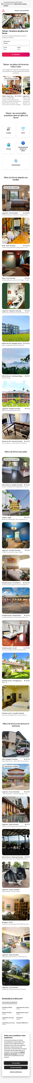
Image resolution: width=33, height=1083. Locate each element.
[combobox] (15, 43)
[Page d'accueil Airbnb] (3, 10)
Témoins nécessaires (16, 1067)
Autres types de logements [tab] (9, 1002)
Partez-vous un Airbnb (22, 11)
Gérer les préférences (16, 1072)
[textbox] (8, 49)
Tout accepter (16, 1063)
